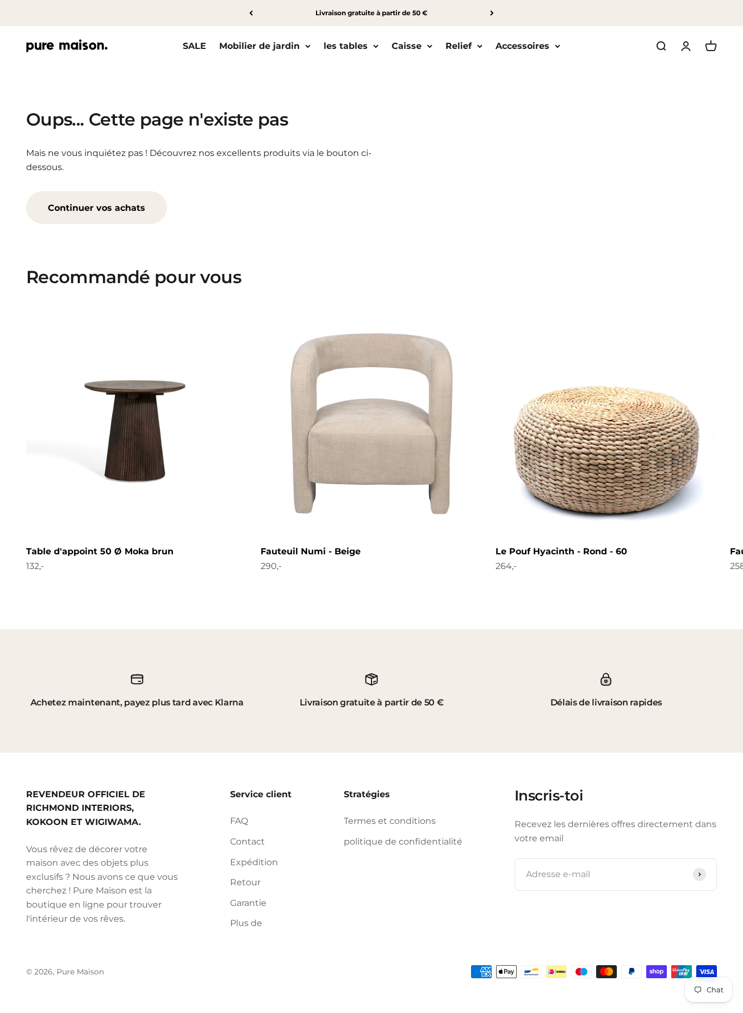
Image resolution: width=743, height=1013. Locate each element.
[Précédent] (251, 13)
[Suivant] (492, 13)
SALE (194, 46)
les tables (346, 46)
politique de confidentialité (403, 841)
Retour (245, 882)
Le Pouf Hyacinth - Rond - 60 (561, 551)
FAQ (239, 821)
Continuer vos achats (96, 208)
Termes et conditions (390, 821)
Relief (458, 46)
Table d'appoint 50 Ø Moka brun (100, 551)
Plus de (246, 923)
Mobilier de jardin (259, 46)
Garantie (248, 903)
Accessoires (522, 46)
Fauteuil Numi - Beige (311, 551)
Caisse (407, 46)
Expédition (254, 862)
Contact (247, 841)
